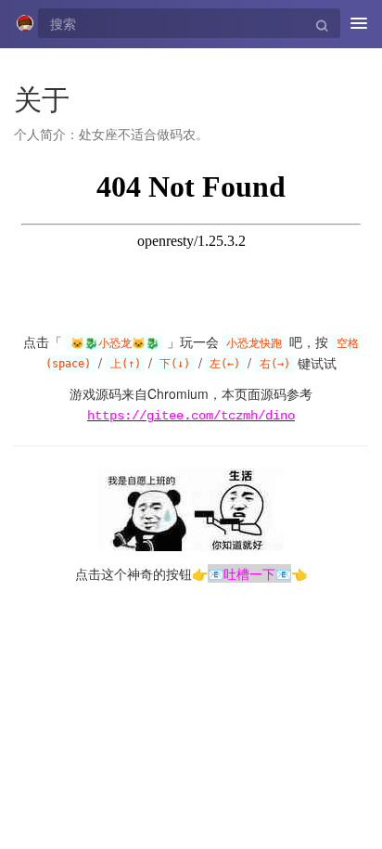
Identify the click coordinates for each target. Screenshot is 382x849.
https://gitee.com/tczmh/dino (191, 415)
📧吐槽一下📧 (249, 573)
